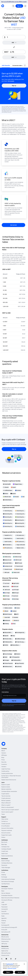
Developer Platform (7, 888)
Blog (2, 757)
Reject (8, 972)
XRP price (4, 943)
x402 (2, 902)
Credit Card (4, 851)
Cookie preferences (7, 773)
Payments (4, 865)
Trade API (4, 904)
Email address (5, 692)
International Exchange (8, 879)
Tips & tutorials (5, 796)
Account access (5, 832)
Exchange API (5, 925)
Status (3, 837)
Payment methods (6, 830)
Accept (20, 972)
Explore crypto (5, 784)
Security (3, 762)
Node (2, 916)
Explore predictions (7, 856)
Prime (3, 872)
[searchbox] (14, 42)
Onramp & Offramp (6, 900)
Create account (5, 823)
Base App (4, 844)
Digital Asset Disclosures (8, 779)
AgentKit (4, 918)
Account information (7, 828)
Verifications (5, 913)
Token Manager (5, 867)
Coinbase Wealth (6, 849)
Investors (4, 764)
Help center (4, 819)
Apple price (4, 950)
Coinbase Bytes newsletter (9, 791)
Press (3, 759)
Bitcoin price (5, 937)
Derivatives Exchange (7, 881)
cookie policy (10, 964)
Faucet (3, 923)
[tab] (6, 65)
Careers (3, 753)
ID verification (5, 826)
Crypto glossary (6, 798)
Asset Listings (5, 860)
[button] (25, 6)
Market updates (5, 800)
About (3, 750)
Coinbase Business (6, 863)
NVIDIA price (5, 948)
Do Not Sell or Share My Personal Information (11, 776)
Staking (3, 874)
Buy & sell (4, 842)
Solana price (5, 941)
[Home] (2, 5)
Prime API (4, 929)
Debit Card (4, 853)
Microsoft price (5, 953)
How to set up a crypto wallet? (10, 809)
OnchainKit (4, 909)
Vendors (3, 766)
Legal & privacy (5, 769)
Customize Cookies (11, 968)
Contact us (4, 821)
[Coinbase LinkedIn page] (6, 959)
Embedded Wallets (6, 895)
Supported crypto (6, 835)
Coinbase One (5, 846)
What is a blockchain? (7, 807)
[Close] (24, 964)
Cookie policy (5, 771)
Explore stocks (5, 787)
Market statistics (6, 789)
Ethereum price (5, 939)
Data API (3, 911)
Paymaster (4, 907)
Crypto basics (5, 793)
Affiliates (4, 755)
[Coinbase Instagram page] (10, 959)
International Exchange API (9, 927)
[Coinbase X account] (1, 959)
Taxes (3, 814)
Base (2, 891)
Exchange (4, 877)
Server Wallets (5, 893)
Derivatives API (5, 932)
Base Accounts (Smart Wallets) (10, 897)
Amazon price (5, 955)
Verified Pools (5, 883)
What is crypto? (5, 805)
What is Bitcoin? (6, 803)
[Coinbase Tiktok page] (15, 959)
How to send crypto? (7, 812)
